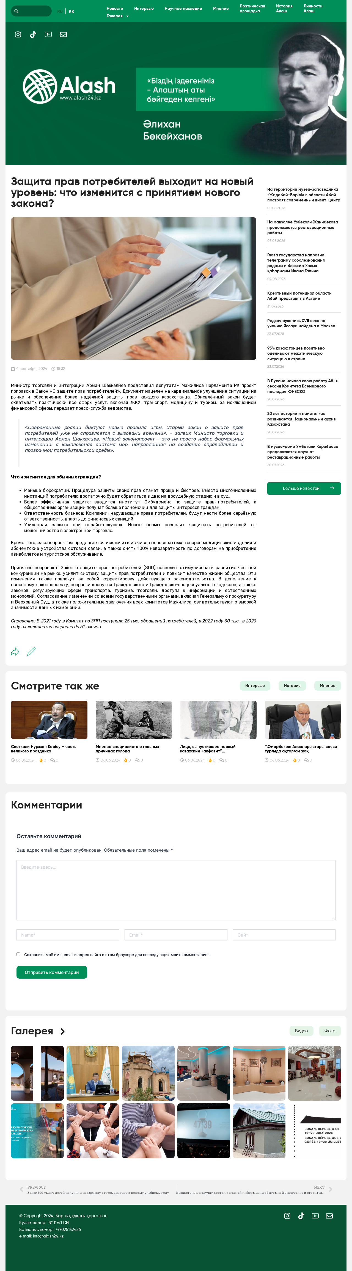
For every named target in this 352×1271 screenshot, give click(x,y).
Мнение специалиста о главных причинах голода (127, 749)
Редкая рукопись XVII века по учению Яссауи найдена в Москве (301, 323)
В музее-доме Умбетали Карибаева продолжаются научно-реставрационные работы (302, 452)
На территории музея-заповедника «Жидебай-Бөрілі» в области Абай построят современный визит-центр (303, 195)
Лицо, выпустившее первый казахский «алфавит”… (208, 749)
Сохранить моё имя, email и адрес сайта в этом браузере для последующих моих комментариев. (117, 954)
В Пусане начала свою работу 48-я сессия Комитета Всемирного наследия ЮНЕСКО (302, 386)
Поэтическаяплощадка (252, 8)
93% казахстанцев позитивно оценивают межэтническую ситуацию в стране (296, 353)
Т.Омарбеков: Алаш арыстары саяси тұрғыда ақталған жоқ (301, 749)
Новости (115, 8)
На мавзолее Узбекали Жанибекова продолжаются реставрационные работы (302, 227)
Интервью (144, 8)
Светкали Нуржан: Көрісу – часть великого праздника (43, 749)
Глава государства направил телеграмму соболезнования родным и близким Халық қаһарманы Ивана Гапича (296, 263)
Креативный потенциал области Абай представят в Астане (299, 296)
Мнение (221, 8)
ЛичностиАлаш (313, 8)
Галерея (115, 15)
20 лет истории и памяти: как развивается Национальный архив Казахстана (301, 419)
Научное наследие (183, 8)
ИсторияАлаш (284, 8)
